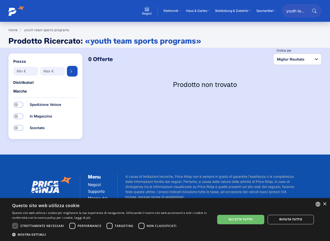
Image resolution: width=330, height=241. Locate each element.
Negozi (94, 184)
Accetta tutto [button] (241, 219)
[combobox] (318, 204)
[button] (110, 234)
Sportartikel (264, 11)
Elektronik (171, 11)
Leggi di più (82, 218)
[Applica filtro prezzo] (72, 71)
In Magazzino (41, 116)
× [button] (324, 204)
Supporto (96, 191)
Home (13, 30)
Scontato (37, 128)
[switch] (18, 105)
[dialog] (165, 219)
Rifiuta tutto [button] (290, 219)
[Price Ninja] (16, 11)
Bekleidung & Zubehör (232, 11)
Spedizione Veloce (45, 104)
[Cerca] (314, 11)
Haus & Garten (197, 11)
